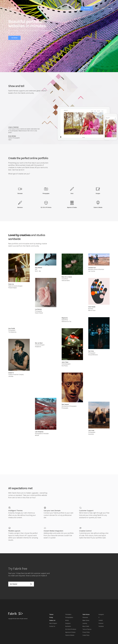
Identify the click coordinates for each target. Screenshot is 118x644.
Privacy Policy (86, 632)
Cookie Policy (86, 635)
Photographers (69, 617)
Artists (67, 620)
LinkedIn (101, 620)
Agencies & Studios (70, 632)
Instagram (101, 614)
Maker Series (86, 620)
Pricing (51, 617)
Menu (108, 8)
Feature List (52, 620)
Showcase (85, 617)
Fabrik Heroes (86, 614)
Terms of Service (87, 629)
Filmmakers (68, 614)
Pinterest (101, 623)
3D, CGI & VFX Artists (70, 629)
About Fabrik (86, 626)
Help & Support (53, 623)
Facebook (101, 626)
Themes (51, 614)
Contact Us (52, 626)
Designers (68, 623)
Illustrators (68, 626)
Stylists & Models (69, 635)
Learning (85, 623)
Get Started (87, 8)
